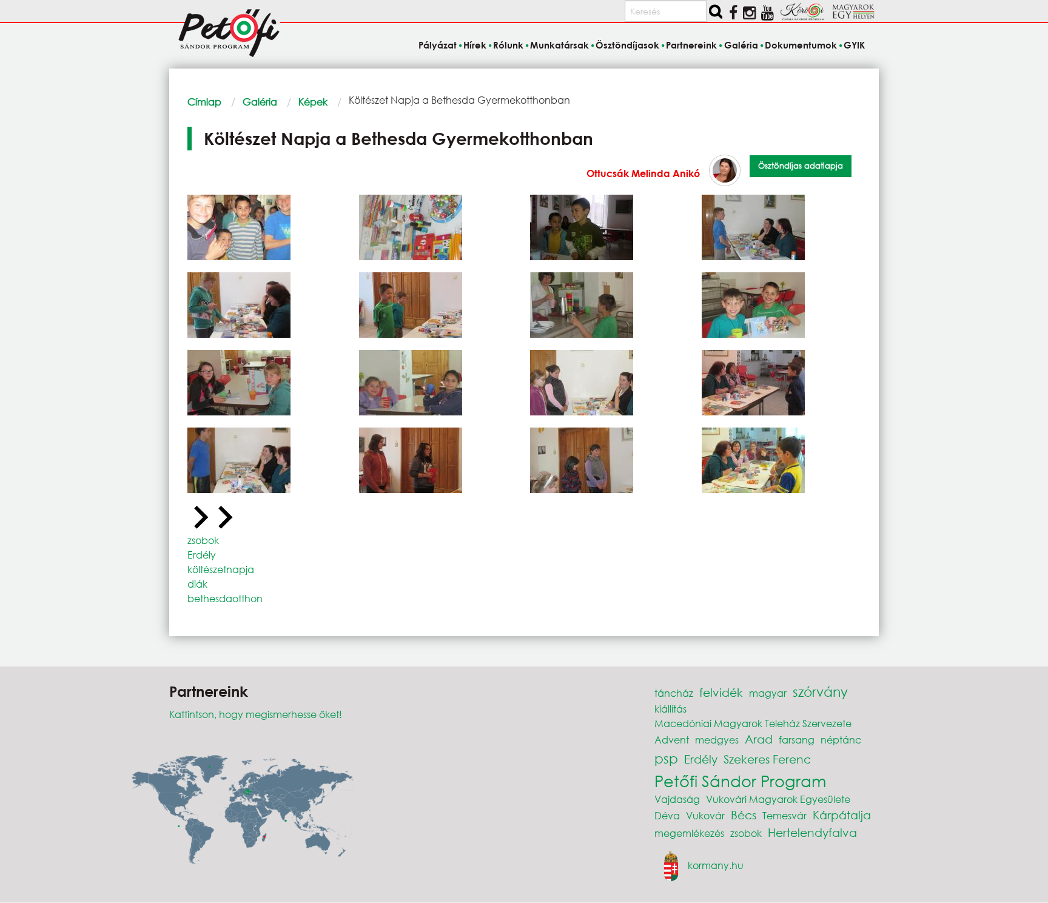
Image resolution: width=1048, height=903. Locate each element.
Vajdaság (677, 799)
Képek (313, 101)
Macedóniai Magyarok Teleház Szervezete (753, 723)
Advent (671, 739)
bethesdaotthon (225, 598)
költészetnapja (220, 569)
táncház (673, 692)
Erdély (201, 554)
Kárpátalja (842, 815)
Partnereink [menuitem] (691, 44)
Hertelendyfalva (812, 832)
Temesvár (784, 815)
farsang (797, 739)
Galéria (260, 101)
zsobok (203, 540)
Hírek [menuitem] (474, 44)
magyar (768, 692)
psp (666, 758)
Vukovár (705, 815)
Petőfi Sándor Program (740, 780)
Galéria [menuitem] (740, 44)
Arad (759, 739)
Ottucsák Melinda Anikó (643, 173)
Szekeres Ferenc (767, 759)
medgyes (717, 739)
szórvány (820, 691)
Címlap (204, 101)
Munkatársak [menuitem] (559, 44)
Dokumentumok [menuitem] (801, 44)
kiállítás (670, 708)
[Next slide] (224, 518)
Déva (667, 815)
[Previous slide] (199, 518)
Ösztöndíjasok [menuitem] (627, 44)
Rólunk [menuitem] (508, 44)
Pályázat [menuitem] (437, 44)
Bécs (743, 815)
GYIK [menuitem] (854, 44)
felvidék (721, 692)
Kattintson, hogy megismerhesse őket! (255, 714)
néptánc (841, 739)
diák (197, 583)
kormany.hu (716, 864)
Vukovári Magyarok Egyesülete (778, 799)
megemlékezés (689, 833)
